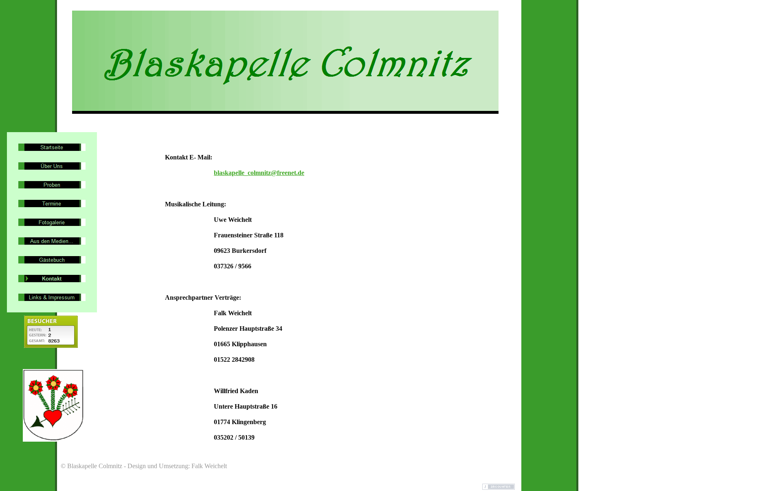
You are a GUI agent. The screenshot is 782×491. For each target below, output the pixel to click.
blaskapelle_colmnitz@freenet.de (259, 172)
